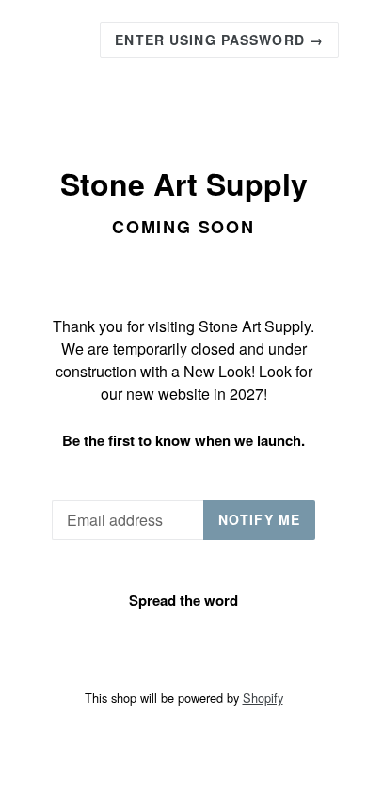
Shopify (263, 698)
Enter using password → (219, 39)
